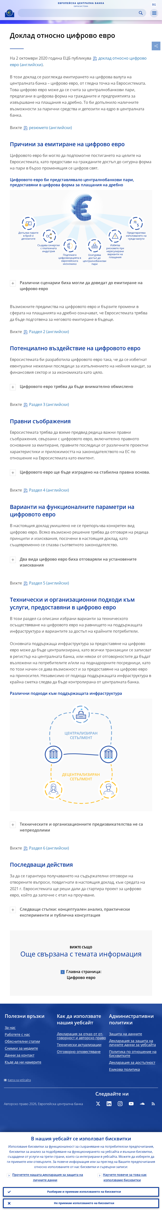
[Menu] (154, 13)
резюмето (38, 128)
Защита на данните (125, 1034)
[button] (154, 4)
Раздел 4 (37, 491)
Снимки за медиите (21, 1048)
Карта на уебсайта (19, 1080)
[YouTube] (131, 1103)
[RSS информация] (153, 1103)
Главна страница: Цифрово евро (84, 975)
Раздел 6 (37, 848)
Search (141, 12)
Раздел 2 (37, 332)
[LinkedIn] (109, 1103)
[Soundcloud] (142, 1103)
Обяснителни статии (22, 1041)
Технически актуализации (79, 1045)
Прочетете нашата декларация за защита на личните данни (47, 1178)
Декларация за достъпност (132, 1063)
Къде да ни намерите (23, 1062)
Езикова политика (124, 1070)
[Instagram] (120, 1103)
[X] (98, 1103)
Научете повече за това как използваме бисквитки (125, 1178)
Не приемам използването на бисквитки (84, 1203)
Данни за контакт (19, 1055)
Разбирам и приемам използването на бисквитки (84, 1191)
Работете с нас (17, 1035)
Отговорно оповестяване (79, 1052)
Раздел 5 (37, 583)
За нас (10, 1028)
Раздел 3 (37, 405)
